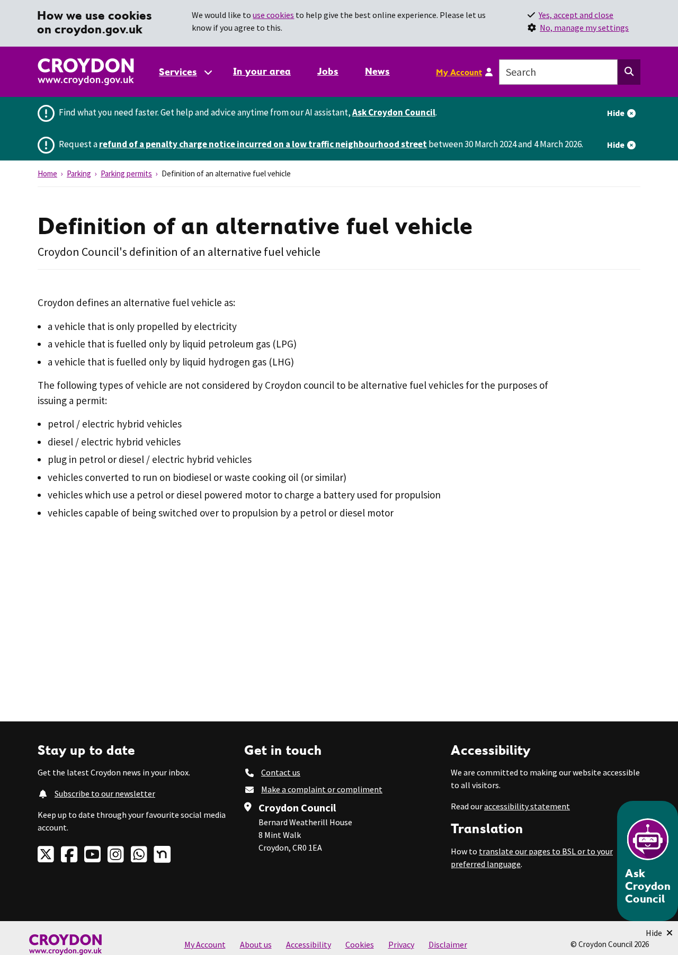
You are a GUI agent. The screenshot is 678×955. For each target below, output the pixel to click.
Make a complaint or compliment (321, 789)
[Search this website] (629, 72)
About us (256, 944)
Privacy (401, 944)
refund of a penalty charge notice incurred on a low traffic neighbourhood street (263, 144)
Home (47, 173)
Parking (79, 173)
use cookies (273, 15)
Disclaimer (448, 944)
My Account (459, 72)
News (377, 71)
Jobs (327, 71)
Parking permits (126, 173)
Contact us (280, 772)
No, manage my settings (584, 27)
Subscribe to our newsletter (105, 793)
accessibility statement (527, 806)
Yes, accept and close (576, 15)
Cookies (359, 944)
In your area (262, 71)
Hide (616, 113)
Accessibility (308, 944)
